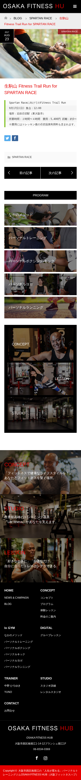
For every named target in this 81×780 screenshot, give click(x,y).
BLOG (18, 18)
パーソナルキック (14, 654)
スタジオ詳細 (48, 685)
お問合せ (9, 710)
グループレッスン (50, 635)
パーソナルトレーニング (18, 641)
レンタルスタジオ (50, 692)
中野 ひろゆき (12, 685)
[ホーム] (5, 16)
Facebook (36, 757)
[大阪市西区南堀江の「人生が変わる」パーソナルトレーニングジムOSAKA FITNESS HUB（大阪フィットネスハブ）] (40, 728)
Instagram (45, 757)
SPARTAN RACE (69, 31)
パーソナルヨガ (13, 660)
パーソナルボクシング (17, 648)
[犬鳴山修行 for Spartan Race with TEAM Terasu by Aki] (59, 173)
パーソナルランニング (17, 666)
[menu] (74, 6)
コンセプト (46, 597)
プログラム (46, 604)
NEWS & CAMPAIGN (16, 597)
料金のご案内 (48, 616)
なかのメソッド (13, 635)
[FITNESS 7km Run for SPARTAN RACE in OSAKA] (22, 173)
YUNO (8, 692)
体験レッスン (48, 610)
